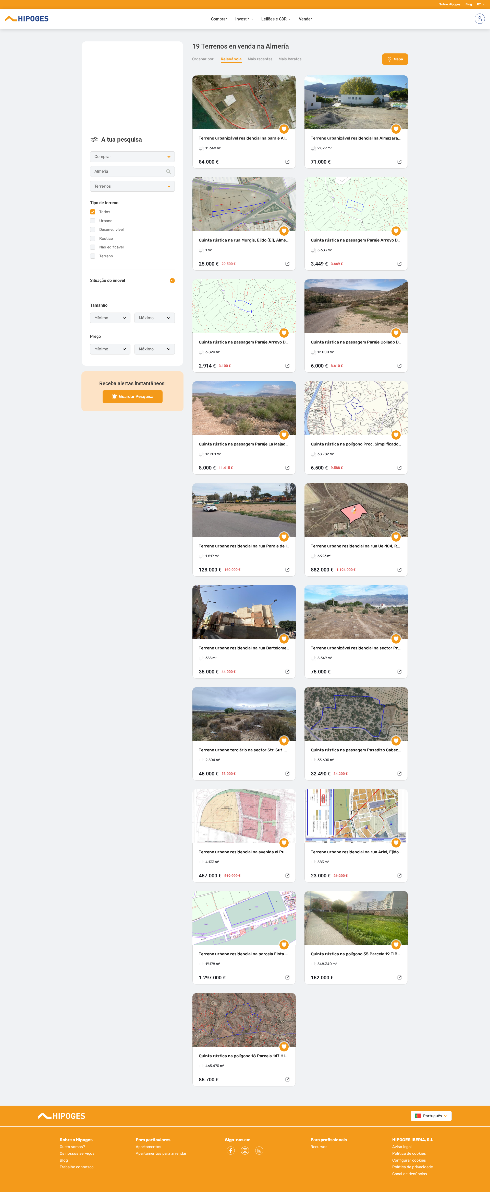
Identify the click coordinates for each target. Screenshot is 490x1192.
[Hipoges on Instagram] (245, 1150)
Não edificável (111, 247)
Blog (468, 4)
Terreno (106, 256)
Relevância (231, 59)
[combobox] (132, 171)
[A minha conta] (480, 19)
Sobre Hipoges (449, 4)
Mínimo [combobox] (101, 317)
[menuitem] (219, 18)
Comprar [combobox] (102, 156)
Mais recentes (260, 59)
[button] (483, 4)
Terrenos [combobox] (102, 186)
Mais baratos (290, 59)
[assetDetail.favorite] (284, 129)
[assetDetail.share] (287, 162)
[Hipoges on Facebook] (230, 1150)
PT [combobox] (479, 4)
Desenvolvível (111, 229)
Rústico (106, 238)
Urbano (106, 221)
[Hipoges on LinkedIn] (259, 1150)
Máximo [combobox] (146, 317)
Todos (104, 212)
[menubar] (261, 19)
